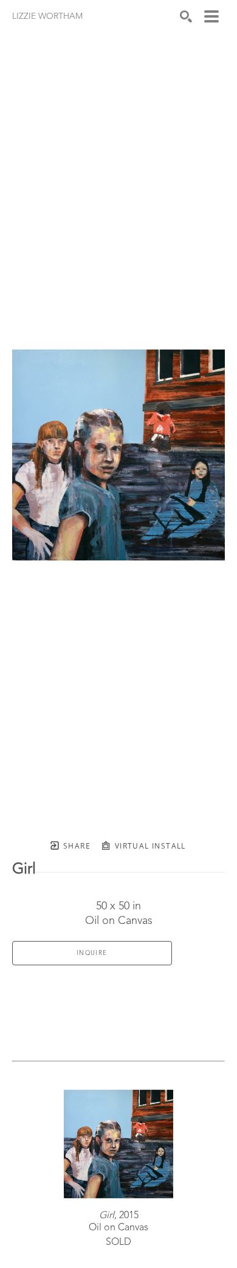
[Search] (186, 16)
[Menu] (211, 16)
